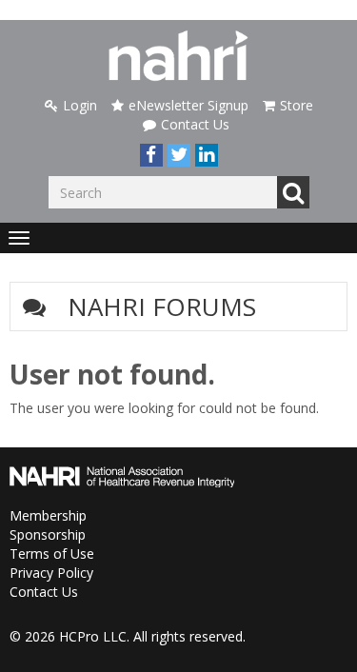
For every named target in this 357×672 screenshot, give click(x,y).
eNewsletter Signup (188, 105)
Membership (48, 515)
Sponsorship (48, 534)
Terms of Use (52, 553)
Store (296, 105)
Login (80, 105)
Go (293, 192)
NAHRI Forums (162, 306)
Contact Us (195, 124)
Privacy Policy (51, 572)
